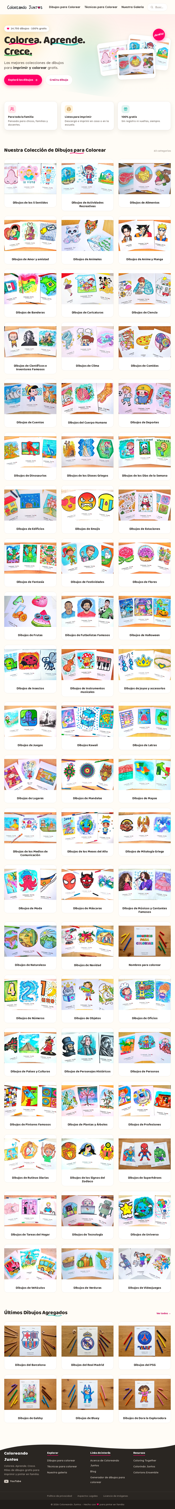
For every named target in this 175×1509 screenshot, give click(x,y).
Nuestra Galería (133, 7)
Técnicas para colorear (62, 1466)
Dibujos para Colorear (64, 7)
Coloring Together (144, 1460)
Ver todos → (164, 1313)
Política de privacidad (59, 1495)
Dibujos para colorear (61, 1460)
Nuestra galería (57, 1472)
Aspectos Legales (87, 1495)
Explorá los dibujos (20, 80)
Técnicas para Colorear (100, 7)
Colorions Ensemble (145, 1472)
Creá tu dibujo (59, 80)
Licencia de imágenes (115, 1495)
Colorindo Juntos (144, 1466)
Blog (93, 1471)
